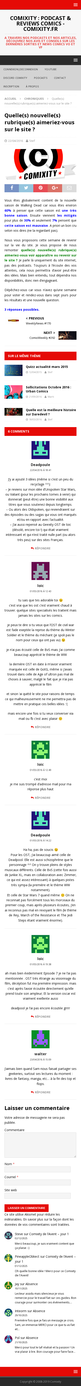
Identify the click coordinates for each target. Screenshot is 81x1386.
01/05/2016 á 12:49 (40, 770)
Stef (32, 141)
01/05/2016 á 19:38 (40, 964)
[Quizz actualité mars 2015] (13, 373)
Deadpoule (40, 464)
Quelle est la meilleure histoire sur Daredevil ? (51, 412)
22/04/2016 (15, 141)
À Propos (32, 86)
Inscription (11, 86)
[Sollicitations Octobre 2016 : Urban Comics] (13, 396)
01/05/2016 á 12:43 (40, 591)
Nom (8, 1164)
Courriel (10, 1177)
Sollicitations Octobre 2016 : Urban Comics (48, 389)
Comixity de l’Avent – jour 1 (49, 1234)
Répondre (42, 548)
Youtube (50, 69)
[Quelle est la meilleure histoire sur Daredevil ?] (13, 413)
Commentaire (14, 1130)
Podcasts (40, 77)
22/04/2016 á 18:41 (40, 470)
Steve (19, 1234)
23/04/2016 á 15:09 (40, 1059)
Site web (10, 1190)
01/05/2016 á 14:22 (40, 840)
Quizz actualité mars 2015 (47, 367)
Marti (51, 396)
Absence (31, 1284)
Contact (60, 77)
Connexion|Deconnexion (20, 69)
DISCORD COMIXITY (15, 77)
